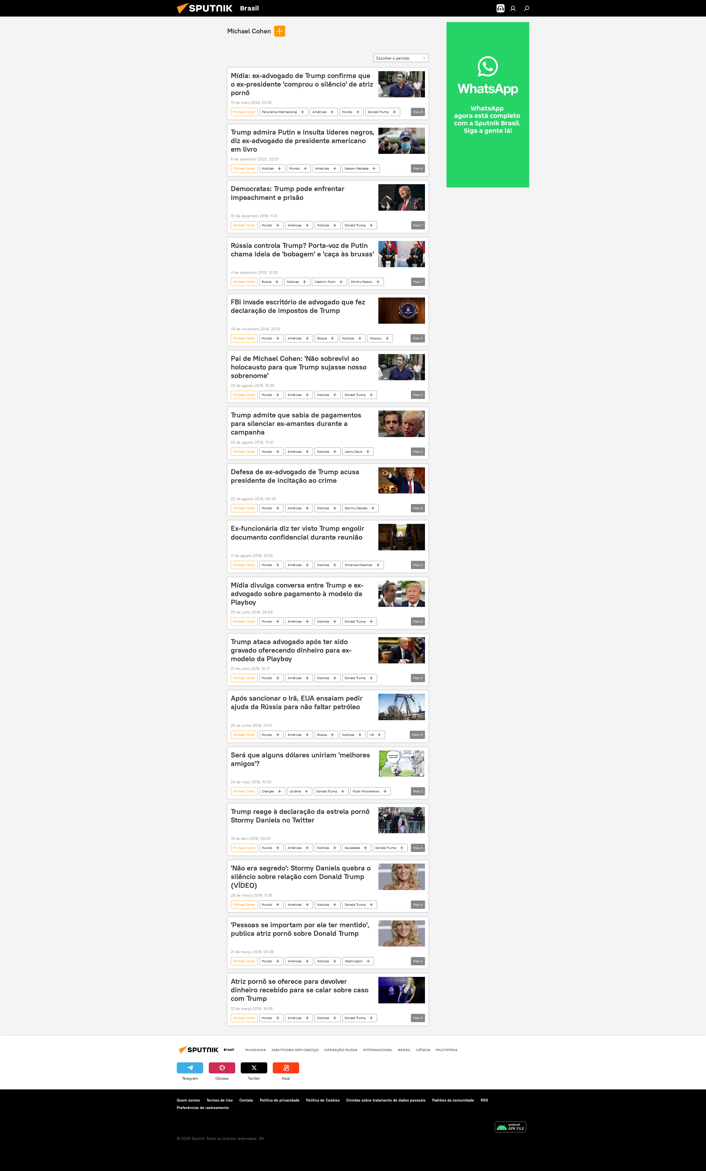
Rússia (266, 282)
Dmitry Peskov (362, 282)
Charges (268, 791)
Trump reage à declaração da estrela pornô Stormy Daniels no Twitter (300, 815)
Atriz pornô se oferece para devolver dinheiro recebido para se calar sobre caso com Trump (299, 990)
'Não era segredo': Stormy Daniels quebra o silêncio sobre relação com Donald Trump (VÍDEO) (301, 876)
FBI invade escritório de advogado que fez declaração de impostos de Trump (298, 306)
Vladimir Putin (325, 282)
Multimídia (447, 1049)
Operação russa (340, 1049)
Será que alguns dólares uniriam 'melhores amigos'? (300, 759)
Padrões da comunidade (453, 1100)
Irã (372, 735)
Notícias (268, 168)
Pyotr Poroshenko (366, 791)
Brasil (404, 1049)
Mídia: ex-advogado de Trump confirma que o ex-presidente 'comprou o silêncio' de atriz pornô (302, 84)
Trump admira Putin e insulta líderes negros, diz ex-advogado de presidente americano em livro (303, 141)
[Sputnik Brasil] (207, 15)
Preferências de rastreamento (203, 1107)
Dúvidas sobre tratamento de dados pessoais (386, 1100)
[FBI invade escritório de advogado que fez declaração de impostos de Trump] (401, 311)
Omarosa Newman (359, 565)
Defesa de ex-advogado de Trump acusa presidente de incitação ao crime (295, 476)
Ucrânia (295, 791)
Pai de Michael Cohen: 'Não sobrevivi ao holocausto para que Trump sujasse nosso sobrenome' (299, 367)
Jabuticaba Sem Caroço (295, 1049)
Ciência (423, 1049)
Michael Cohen (249, 31)
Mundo (347, 112)
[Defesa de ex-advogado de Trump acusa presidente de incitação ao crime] (401, 480)
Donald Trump (378, 112)
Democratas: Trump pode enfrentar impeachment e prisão (287, 193)
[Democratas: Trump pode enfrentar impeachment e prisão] (401, 197)
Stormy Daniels (356, 508)
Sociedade (352, 848)
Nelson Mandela (356, 168)
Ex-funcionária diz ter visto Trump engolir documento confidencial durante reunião (297, 532)
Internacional (377, 1049)
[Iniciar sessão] (512, 8)
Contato (246, 1100)
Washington (354, 961)
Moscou (376, 338)
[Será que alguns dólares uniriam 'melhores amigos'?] (401, 764)
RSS (484, 1100)
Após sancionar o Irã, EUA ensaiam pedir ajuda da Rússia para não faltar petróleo (297, 702)
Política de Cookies (323, 1100)
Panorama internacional (279, 112)
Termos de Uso (220, 1100)
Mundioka (255, 1049)
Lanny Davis (353, 451)
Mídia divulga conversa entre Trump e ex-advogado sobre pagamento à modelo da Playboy (297, 594)
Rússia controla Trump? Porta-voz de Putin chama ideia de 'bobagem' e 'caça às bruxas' (302, 249)
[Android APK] (510, 1127)
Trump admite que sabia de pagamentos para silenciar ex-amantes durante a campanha (296, 423)
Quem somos (188, 1100)
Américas (319, 112)
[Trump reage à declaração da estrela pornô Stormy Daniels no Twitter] (401, 820)
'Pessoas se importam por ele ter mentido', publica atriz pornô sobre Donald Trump (300, 929)
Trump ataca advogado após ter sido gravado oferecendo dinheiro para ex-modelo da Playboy (291, 650)
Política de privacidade (279, 1100)
